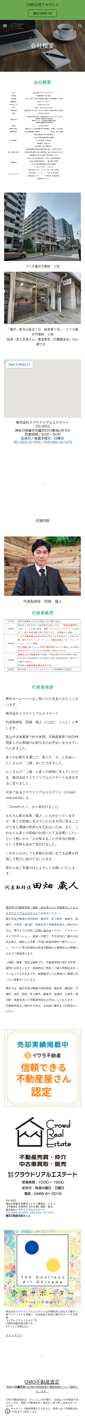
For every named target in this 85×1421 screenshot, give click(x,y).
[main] (42, 46)
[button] (5, 25)
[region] (42, 10)
